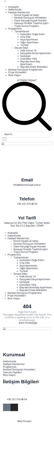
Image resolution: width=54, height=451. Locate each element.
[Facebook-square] (6, 407)
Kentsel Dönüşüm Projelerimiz (25, 69)
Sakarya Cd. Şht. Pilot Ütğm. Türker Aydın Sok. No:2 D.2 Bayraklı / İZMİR (27, 224)
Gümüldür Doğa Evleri (32, 34)
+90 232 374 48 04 (27, 203)
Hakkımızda (14, 9)
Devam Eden (21, 47)
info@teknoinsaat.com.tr (27, 184)
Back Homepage (28, 322)
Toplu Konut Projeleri (26, 26)
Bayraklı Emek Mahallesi (34, 66)
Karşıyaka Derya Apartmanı (35, 53)
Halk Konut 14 (28, 50)
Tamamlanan (21, 31)
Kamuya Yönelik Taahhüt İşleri (31, 23)
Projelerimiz (15, 28)
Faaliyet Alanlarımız (19, 12)
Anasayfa (13, 6)
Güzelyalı (25, 56)
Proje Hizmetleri (17, 72)
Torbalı (24, 45)
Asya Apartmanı (29, 39)
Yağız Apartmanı (29, 42)
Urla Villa (25, 36)
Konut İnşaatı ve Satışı (26, 15)
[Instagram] (14, 407)
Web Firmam (24, 421)
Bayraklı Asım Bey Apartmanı (30, 63)
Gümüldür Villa (28, 58)
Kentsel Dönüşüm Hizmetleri (30, 17)
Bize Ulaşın (14, 75)
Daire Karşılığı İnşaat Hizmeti (30, 20)
